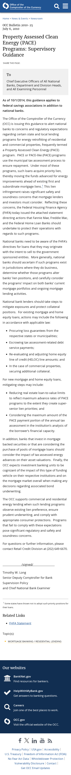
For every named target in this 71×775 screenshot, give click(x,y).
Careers (19, 705)
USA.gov (36, 749)
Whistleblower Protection (47, 759)
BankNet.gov (22, 676)
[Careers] (8, 707)
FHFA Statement (20, 623)
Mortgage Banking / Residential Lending (34, 641)
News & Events (20, 18)
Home (6, 18)
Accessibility (51, 749)
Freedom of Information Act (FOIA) (45, 754)
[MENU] (65, 6)
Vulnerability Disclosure (29, 763)
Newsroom (37, 18)
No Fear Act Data (18, 759)
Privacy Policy (20, 749)
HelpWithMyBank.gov (28, 691)
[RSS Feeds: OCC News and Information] (50, 741)
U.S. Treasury (13, 754)
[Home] (8, 693)
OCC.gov (19, 720)
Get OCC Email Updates (35, 768)
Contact (51, 763)
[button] (57, 6)
